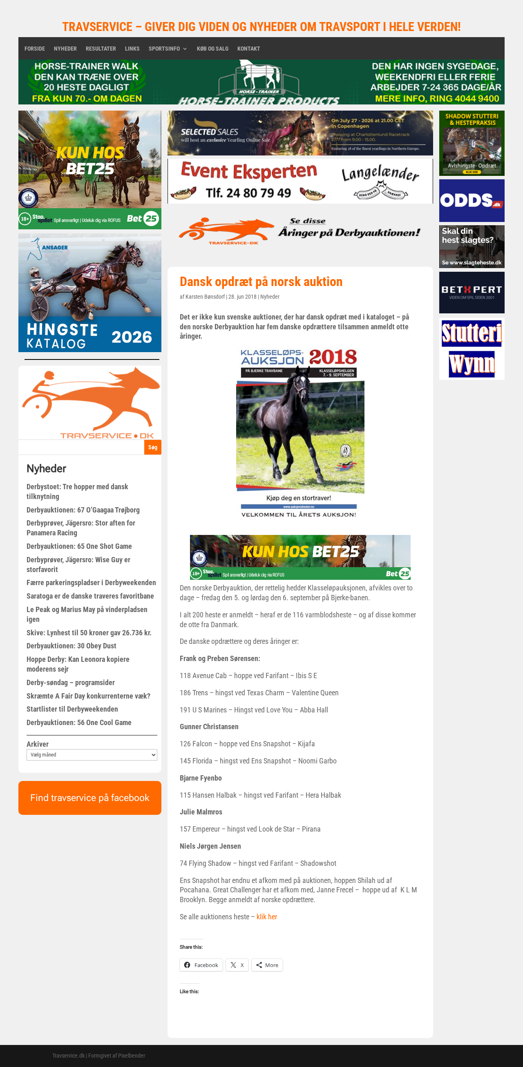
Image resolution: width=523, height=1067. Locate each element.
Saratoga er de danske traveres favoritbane (90, 596)
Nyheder (65, 49)
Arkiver (38, 744)
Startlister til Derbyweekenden (72, 709)
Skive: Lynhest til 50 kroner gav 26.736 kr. (89, 632)
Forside (35, 49)
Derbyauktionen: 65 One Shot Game (79, 546)
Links (132, 49)
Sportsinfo (164, 49)
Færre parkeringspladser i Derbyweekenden (91, 582)
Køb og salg (212, 49)
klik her (267, 916)
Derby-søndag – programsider (71, 682)
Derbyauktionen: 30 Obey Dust (71, 645)
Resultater (101, 49)
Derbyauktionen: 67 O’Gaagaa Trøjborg (83, 510)
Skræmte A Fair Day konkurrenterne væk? (88, 696)
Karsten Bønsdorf (205, 296)
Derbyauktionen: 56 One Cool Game (79, 722)
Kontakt (248, 49)
